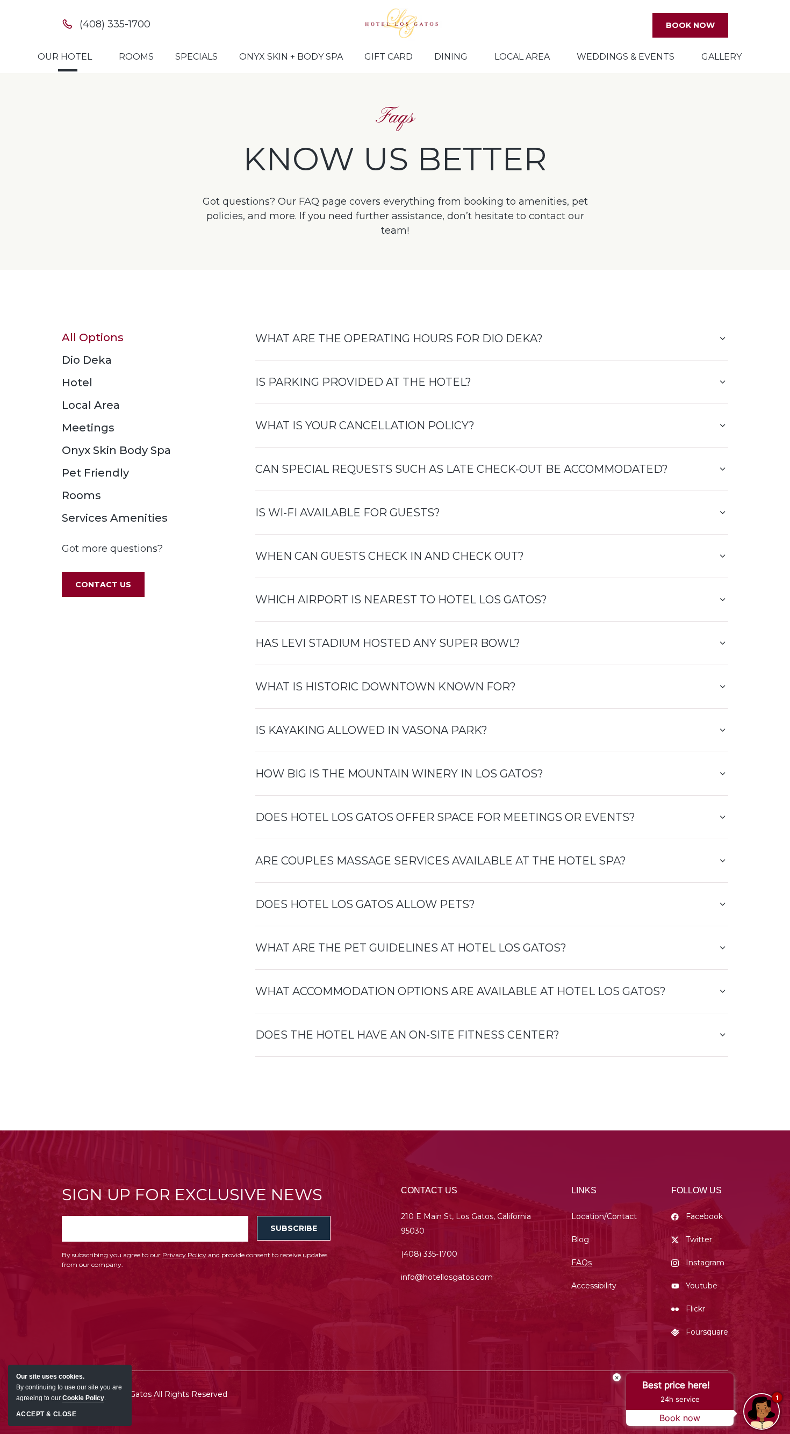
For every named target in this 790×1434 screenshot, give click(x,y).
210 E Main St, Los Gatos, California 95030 (466, 1224)
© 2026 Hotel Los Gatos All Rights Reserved (144, 1394)
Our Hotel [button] (65, 57)
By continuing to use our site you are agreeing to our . (69, 1387)
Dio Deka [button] (87, 360)
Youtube (701, 1286)
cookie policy (83, 1398)
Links (584, 1190)
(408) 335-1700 (429, 1254)
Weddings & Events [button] (625, 57)
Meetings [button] (88, 427)
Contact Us (429, 1190)
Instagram (705, 1262)
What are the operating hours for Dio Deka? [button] (399, 338)
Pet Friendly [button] (95, 472)
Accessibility (593, 1286)
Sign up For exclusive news (192, 1195)
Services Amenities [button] (115, 517)
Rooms (136, 57)
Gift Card (388, 57)
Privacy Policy (184, 1255)
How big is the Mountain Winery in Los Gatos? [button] (399, 773)
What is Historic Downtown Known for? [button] (385, 686)
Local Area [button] (522, 57)
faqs (395, 117)
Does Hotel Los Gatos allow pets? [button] (365, 904)
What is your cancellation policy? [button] (365, 425)
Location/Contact (604, 1216)
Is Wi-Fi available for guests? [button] (347, 512)
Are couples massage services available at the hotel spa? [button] (440, 860)
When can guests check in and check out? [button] (389, 556)
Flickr (695, 1309)
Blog (580, 1239)
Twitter (699, 1239)
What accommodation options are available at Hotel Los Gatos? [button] (460, 991)
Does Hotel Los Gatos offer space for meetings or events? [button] (445, 817)
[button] (103, 584)
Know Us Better (395, 159)
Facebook (704, 1216)
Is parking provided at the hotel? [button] (363, 382)
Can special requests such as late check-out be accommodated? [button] (461, 469)
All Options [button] (93, 337)
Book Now (690, 25)
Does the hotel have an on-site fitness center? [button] (407, 1034)
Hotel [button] (77, 382)
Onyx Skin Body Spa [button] (116, 450)
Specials (196, 57)
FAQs (581, 1262)
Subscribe (293, 1228)
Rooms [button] (81, 495)
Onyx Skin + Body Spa (291, 57)
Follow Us (696, 1190)
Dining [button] (451, 57)
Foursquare (707, 1332)
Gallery (721, 57)
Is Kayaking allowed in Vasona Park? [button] (371, 730)
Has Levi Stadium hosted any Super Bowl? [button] (387, 643)
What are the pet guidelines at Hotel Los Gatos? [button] (410, 947)
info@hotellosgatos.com (447, 1277)
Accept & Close (46, 1414)
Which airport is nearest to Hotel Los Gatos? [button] (401, 599)
